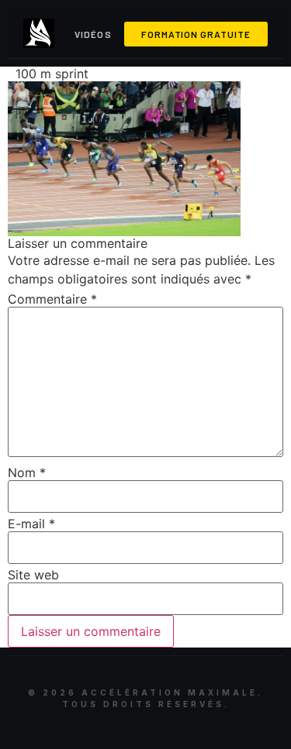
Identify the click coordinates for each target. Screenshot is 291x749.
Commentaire (52, 299)
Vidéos (93, 34)
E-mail (31, 523)
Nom (27, 472)
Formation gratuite (196, 34)
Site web (33, 575)
